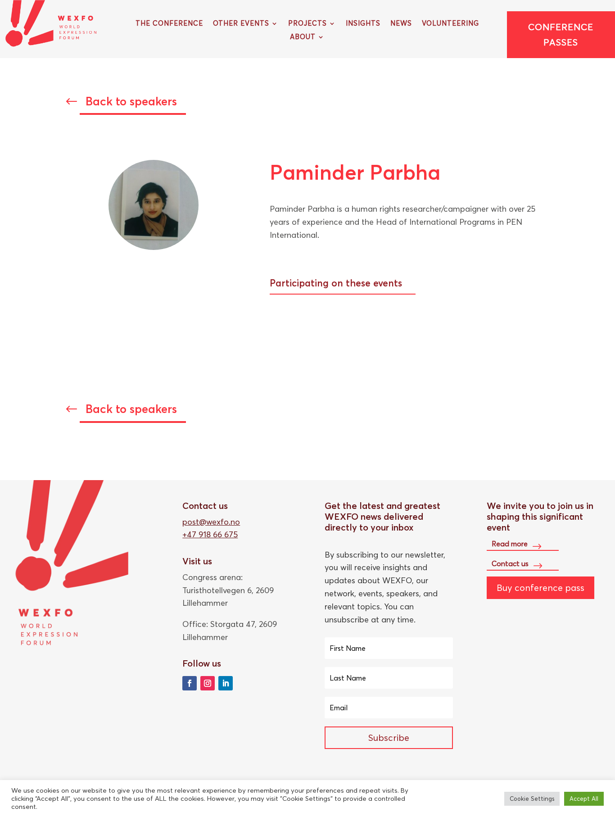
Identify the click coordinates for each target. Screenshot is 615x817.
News (401, 23)
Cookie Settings (532, 798)
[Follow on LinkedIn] (225, 683)
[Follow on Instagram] (207, 683)
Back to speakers (131, 101)
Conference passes (560, 34)
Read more (510, 543)
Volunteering (450, 23)
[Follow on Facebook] (189, 683)
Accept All (584, 798)
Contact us (510, 562)
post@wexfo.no (211, 522)
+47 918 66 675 (210, 534)
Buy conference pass (540, 587)
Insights (363, 23)
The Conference (169, 23)
